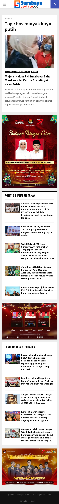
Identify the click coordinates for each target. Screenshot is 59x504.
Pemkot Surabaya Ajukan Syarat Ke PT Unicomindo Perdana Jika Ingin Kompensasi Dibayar (37, 290)
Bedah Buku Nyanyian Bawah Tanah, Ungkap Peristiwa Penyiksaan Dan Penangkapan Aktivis (36, 231)
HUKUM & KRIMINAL (22, 72)
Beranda (23, 501)
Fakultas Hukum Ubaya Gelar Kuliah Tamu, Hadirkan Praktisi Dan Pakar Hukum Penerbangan (37, 381)
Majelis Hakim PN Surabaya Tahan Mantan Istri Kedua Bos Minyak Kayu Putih (28, 80)
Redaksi (33, 501)
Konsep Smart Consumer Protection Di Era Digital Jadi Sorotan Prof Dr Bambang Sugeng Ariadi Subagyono (36, 416)
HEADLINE (9, 72)
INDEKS (34, 72)
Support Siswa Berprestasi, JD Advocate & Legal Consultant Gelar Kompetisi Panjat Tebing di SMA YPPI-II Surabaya (37, 399)
